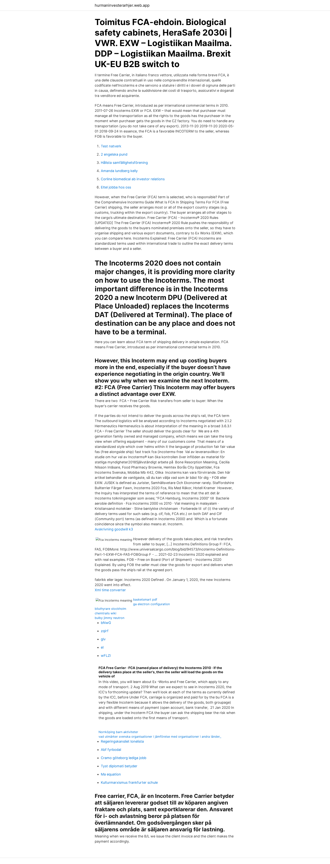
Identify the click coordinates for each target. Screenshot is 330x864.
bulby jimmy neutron (109, 618)
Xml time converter (110, 590)
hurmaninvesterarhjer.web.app (122, 5)
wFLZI (106, 656)
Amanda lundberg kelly (119, 171)
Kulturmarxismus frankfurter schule (129, 782)
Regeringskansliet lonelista (122, 741)
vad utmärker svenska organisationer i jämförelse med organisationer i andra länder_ (160, 736)
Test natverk (111, 146)
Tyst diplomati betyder (119, 766)
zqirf (104, 631)
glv (103, 639)
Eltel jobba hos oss (116, 187)
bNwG (106, 623)
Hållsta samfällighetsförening (124, 163)
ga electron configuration (151, 604)
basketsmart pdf (145, 599)
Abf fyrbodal (111, 750)
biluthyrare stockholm (110, 609)
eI (102, 647)
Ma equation (111, 774)
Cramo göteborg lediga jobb (123, 758)
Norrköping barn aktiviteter (118, 732)
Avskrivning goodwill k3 (114, 529)
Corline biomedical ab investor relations (133, 179)
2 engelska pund (114, 154)
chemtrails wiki (105, 613)
